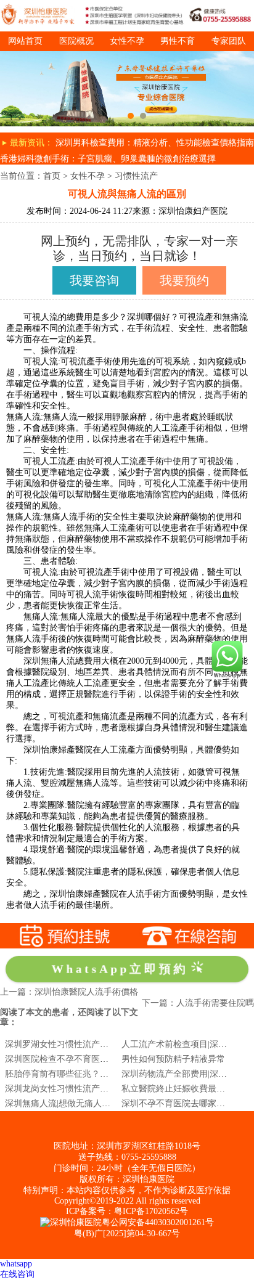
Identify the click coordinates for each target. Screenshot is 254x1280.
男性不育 (177, 41)
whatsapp (16, 1263)
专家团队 (228, 41)
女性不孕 (127, 41)
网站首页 (25, 41)
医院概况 (76, 41)
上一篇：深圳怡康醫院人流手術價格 (69, 992)
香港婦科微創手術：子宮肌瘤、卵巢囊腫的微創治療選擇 (108, 158)
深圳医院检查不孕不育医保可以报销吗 (78, 1059)
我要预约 (184, 280)
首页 (51, 176)
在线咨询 (17, 1274)
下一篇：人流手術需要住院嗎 (198, 1003)
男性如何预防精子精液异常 (173, 1059)
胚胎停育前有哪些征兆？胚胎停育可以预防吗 (91, 1073)
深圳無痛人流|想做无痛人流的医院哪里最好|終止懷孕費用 (114, 1103)
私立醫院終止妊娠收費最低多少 (181, 1088)
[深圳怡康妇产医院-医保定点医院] (127, 55)
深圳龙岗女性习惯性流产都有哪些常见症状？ (91, 1088)
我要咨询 (94, 280)
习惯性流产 (136, 176)
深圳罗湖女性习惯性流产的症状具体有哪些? (89, 1044)
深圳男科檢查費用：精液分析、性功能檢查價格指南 (154, 142)
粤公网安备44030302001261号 (158, 1222)
